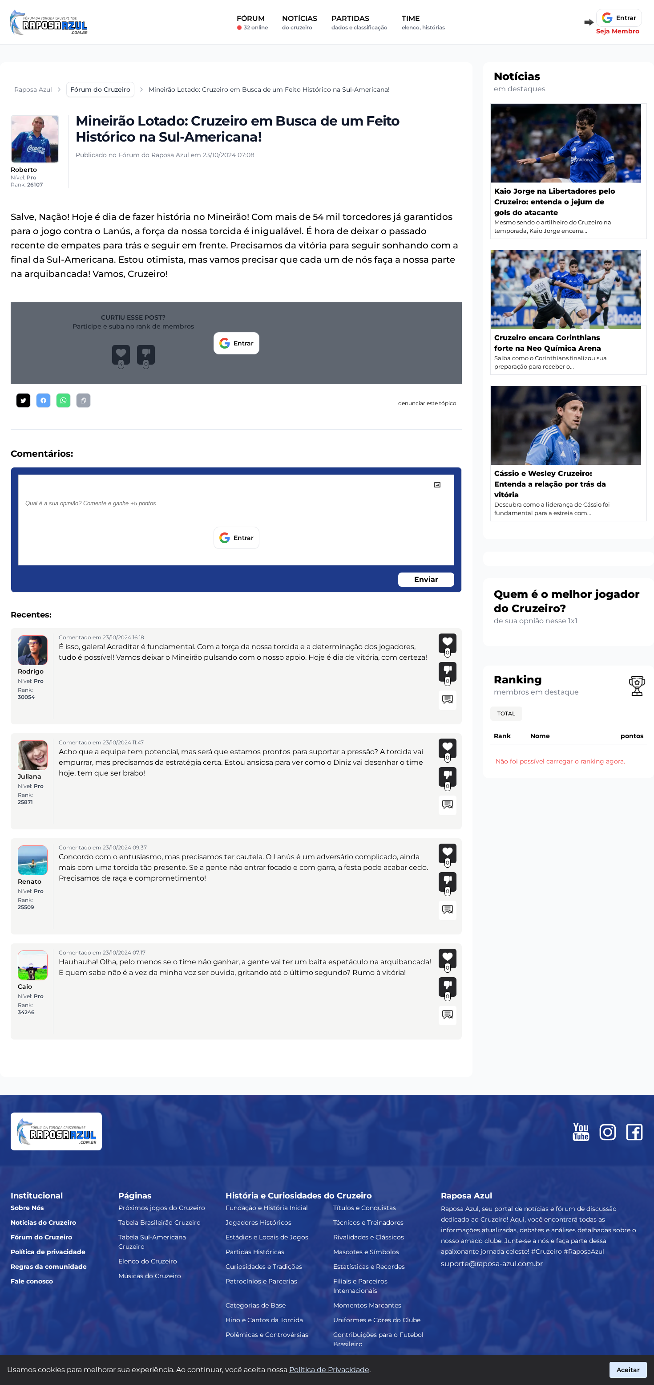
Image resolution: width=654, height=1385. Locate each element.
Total (506, 713)
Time (423, 22)
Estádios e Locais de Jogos (267, 1237)
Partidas (359, 22)
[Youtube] (581, 1132)
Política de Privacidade (329, 1369)
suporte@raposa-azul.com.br (492, 1263)
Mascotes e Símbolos (366, 1252)
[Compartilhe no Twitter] (23, 400)
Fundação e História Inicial (267, 1208)
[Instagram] (608, 1132)
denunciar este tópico (427, 403)
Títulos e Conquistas (364, 1208)
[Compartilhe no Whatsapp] (63, 400)
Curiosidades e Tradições (264, 1267)
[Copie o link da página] (83, 400)
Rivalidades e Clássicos (368, 1237)
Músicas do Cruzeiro (149, 1276)
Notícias (299, 22)
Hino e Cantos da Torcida (264, 1320)
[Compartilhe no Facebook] (43, 400)
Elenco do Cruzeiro (147, 1261)
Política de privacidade (48, 1252)
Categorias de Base (256, 1305)
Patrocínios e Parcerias (261, 1281)
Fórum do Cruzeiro (41, 1237)
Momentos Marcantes (367, 1305)
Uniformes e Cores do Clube (376, 1320)
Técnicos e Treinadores (368, 1222)
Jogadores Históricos (258, 1222)
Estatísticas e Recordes (369, 1267)
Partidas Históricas (255, 1252)
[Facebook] (634, 1132)
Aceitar (628, 1370)
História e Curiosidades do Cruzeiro (299, 1196)
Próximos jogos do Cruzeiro (161, 1208)
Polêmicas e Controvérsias (267, 1335)
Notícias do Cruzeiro (43, 1222)
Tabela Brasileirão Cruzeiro (159, 1222)
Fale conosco (32, 1281)
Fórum (252, 22)
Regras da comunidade (49, 1267)
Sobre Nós (27, 1208)
